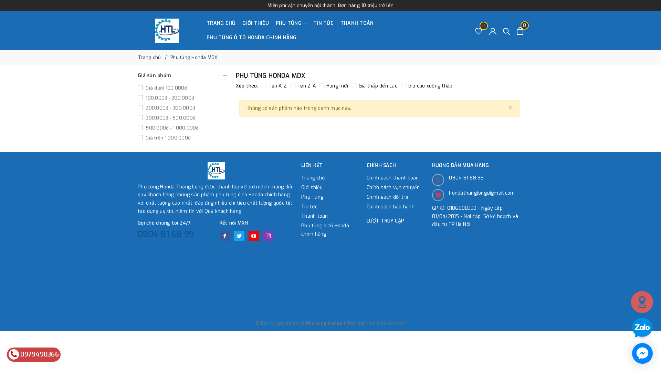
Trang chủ (221, 23)
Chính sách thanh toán (393, 178)
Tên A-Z (278, 86)
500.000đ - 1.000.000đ (171, 128)
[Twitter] (239, 236)
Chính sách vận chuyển (393, 187)
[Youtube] (254, 236)
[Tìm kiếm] (506, 30)
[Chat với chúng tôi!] (642, 353)
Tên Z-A (306, 86)
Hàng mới (337, 86)
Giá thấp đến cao (378, 86)
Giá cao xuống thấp (430, 86)
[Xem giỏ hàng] (520, 31)
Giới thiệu (255, 23)
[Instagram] (268, 236)
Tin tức (323, 23)
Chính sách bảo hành (391, 207)
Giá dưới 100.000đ (165, 88)
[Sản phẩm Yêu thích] (478, 30)
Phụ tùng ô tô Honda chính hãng (252, 37)
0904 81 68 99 (166, 234)
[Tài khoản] (492, 30)
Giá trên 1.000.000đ (167, 138)
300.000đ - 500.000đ (169, 118)
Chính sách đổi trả (388, 197)
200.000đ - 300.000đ (169, 108)
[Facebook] (225, 236)
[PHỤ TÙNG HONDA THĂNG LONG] (167, 31)
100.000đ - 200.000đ (169, 98)
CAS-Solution (391, 323)
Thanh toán (357, 23)
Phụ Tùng (289, 23)
